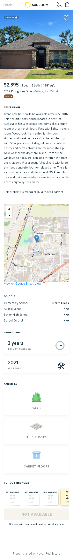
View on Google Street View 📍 (25, 283)
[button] (36, 239)
